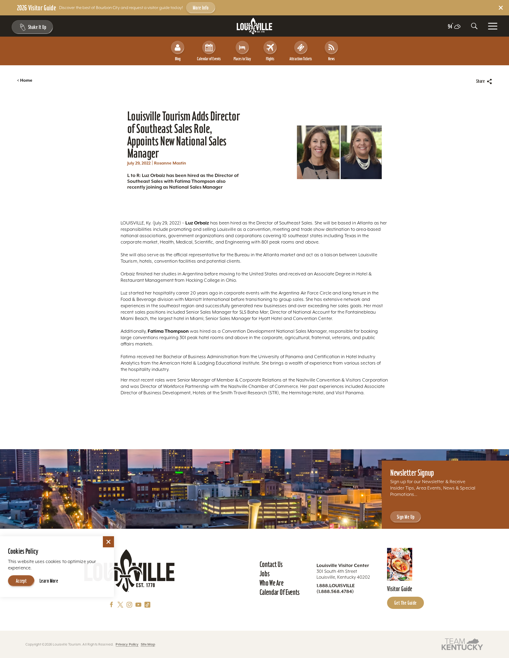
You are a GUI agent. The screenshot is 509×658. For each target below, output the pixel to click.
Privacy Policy (127, 644)
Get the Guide (405, 603)
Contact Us (271, 564)
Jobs (265, 573)
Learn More (49, 581)
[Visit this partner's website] (462, 644)
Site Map (148, 644)
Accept (21, 581)
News (331, 58)
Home (24, 80)
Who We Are (272, 583)
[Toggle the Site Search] (474, 26)
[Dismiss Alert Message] (500, 7)
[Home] (254, 26)
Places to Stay (242, 58)
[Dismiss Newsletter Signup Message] (108, 604)
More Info (201, 8)
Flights (270, 58)
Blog (178, 58)
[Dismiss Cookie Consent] (108, 541)
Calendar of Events (209, 58)
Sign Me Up (405, 517)
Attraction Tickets (300, 58)
